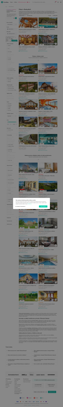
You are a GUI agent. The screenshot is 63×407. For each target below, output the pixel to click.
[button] (20, 206)
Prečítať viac (30, 203)
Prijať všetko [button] (43, 206)
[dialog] (31, 203)
